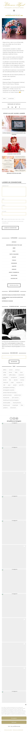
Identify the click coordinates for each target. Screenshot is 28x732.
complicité (21, 374)
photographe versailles (8, 390)
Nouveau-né (14, 278)
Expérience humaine (7, 301)
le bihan (22, 380)
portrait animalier (7, 395)
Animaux (14, 242)
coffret (4, 374)
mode (12, 382)
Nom (3, 199)
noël (4, 385)
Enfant (14, 257)
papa (9, 385)
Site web (4, 211)
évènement (13, 407)
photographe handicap (8, 387)
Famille (14, 260)
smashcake (11, 98)
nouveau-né (19, 382)
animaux (17, 369)
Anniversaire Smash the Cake (12, 15)
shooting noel (6, 405)
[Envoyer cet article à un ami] (8, 107)
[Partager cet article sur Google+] (12, 107)
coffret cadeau (12, 374)
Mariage (14, 269)
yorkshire (5, 407)
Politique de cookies (8, 729)
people (15, 385)
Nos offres (14, 275)
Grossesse (14, 263)
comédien (5, 377)
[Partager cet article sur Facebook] (19, 107)
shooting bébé (6, 402)
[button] (26, 704)
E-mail (4, 205)
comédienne (14, 377)
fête (10, 380)
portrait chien (17, 395)
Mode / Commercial (14, 272)
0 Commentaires (16, 14)
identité (14, 266)
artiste (4, 372)
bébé (4, 98)
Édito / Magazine (14, 254)
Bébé (21, 15)
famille (5, 380)
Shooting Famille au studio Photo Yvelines (13, 294)
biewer (10, 372)
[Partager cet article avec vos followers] (16, 107)
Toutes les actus (14, 285)
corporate (22, 377)
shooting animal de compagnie (11, 400)
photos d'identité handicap (9, 392)
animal (11, 369)
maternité (5, 382)
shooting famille (17, 402)
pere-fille (21, 385)
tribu (22, 405)
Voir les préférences (14, 726)
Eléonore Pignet (14, 4)
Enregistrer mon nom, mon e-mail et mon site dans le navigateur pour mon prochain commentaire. (13, 221)
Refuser (14, 722)
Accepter (14, 718)
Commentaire (5, 185)
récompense (6, 397)
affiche (4, 369)
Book (14, 251)
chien (21, 372)
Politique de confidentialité (18, 729)
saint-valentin (15, 397)
